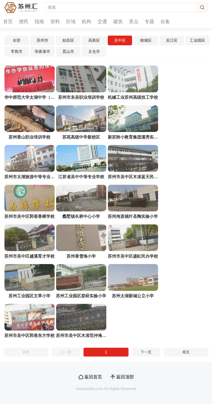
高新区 (94, 40)
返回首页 (93, 376)
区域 (71, 21)
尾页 (186, 352)
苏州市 (42, 40)
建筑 (118, 21)
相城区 (146, 40)
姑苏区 (68, 40)
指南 (39, 21)
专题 (149, 21)
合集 (165, 21)
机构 (86, 21)
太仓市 (94, 51)
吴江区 (172, 40)
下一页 (146, 352)
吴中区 (120, 40)
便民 (23, 21)
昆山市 (68, 51)
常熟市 (16, 51)
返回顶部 (125, 376)
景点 (133, 21)
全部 (16, 40)
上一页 (66, 352)
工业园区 (197, 40)
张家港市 (42, 51)
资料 (55, 21)
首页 (8, 21)
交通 (102, 21)
